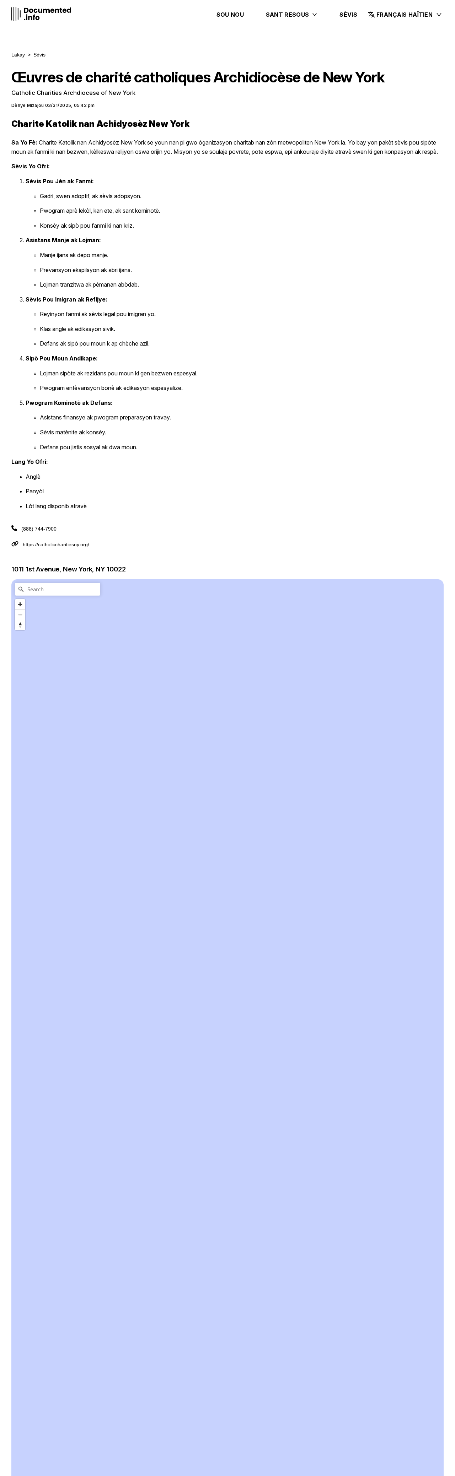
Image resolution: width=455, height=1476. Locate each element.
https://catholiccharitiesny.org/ (56, 544)
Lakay (18, 55)
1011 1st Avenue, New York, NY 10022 (68, 569)
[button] (403, 14)
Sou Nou (230, 14)
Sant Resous (287, 14)
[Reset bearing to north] (20, 625)
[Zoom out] (20, 614)
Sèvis (348, 14)
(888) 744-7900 (39, 529)
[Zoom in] (20, 604)
